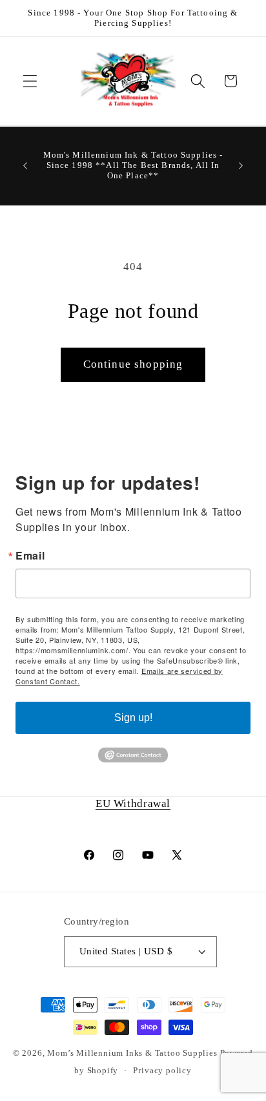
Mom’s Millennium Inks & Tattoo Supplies (133, 1053)
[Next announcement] (241, 165)
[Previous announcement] (25, 165)
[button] (30, 81)
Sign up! (133, 717)
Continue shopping (133, 364)
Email (30, 555)
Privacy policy (162, 1070)
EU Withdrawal (133, 803)
